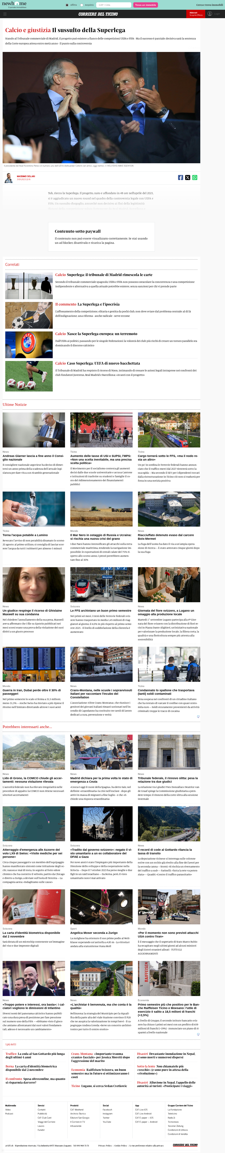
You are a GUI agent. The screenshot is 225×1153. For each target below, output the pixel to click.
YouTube (107, 1122)
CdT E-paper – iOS (144, 1117)
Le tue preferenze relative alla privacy (146, 1145)
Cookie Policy (120, 1145)
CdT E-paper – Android (146, 1122)
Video (8, 1109)
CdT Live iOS (141, 1109)
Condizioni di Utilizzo (178, 1130)
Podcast (9, 1113)
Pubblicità (42, 1113)
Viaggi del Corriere (46, 1122)
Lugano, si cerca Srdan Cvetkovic (99, 1086)
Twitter (106, 1117)
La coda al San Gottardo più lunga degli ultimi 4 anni (35, 1055)
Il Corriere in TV (77, 1122)
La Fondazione (175, 1109)
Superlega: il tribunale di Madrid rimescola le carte (103, 274)
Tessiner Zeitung (175, 1126)
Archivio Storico (78, 1113)
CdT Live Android (143, 1113)
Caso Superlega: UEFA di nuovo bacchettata (97, 363)
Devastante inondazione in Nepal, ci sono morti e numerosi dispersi (166, 1055)
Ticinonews (173, 1122)
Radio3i (171, 1117)
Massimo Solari (26, 176)
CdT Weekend (76, 1109)
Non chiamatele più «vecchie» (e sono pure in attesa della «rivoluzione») (162, 1070)
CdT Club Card (44, 1117)
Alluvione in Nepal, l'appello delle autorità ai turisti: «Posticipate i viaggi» (166, 1084)
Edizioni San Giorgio (79, 1117)
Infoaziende (75, 1126)
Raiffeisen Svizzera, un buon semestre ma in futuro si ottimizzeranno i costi (100, 1073)
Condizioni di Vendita (178, 1134)
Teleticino (172, 1113)
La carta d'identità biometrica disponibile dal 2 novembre (31, 1068)
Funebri (41, 1130)
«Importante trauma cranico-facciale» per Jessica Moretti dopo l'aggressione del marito (100, 1057)
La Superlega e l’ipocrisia (87, 304)
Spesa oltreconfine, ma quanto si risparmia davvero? (35, 1080)
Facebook (107, 1109)
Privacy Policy (105, 1145)
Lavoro (41, 1126)
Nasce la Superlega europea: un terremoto (96, 333)
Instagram (107, 1113)
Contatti (41, 1109)
